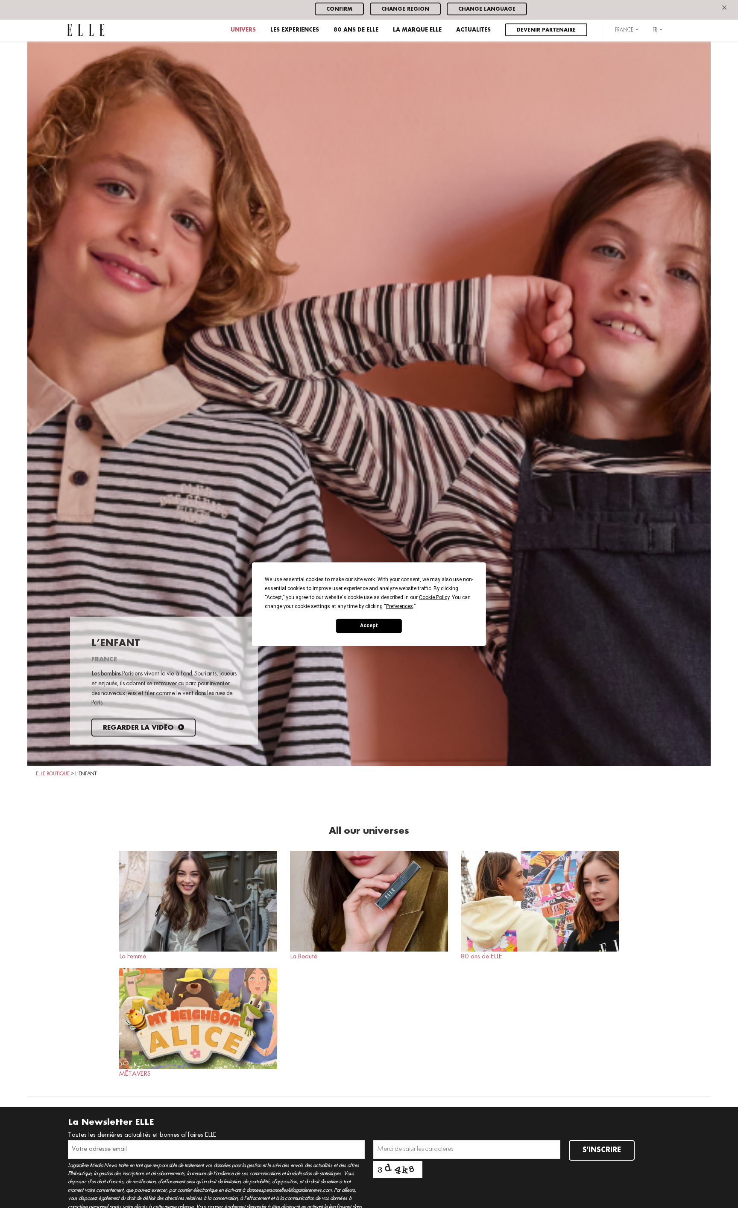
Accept (369, 626)
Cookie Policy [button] (434, 597)
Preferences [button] (399, 606)
